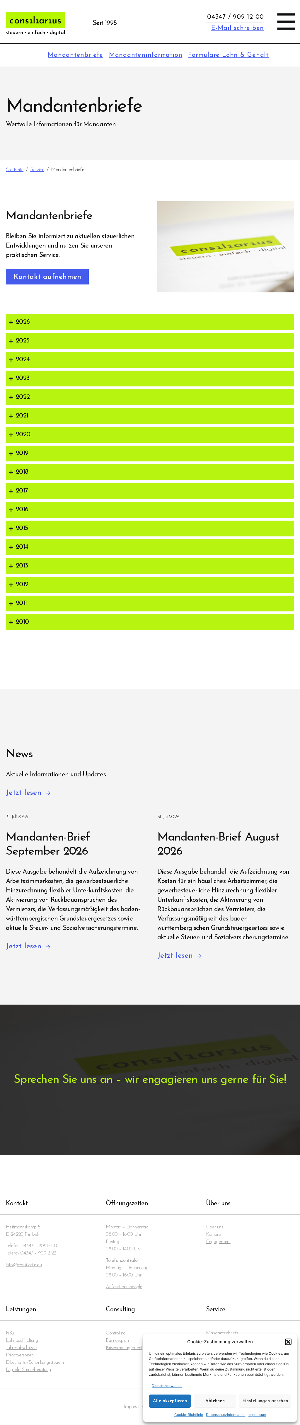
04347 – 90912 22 (38, 1253)
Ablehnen (215, 1401)
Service (37, 169)
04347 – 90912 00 (39, 1245)
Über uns (214, 1227)
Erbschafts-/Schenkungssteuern (35, 1362)
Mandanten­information (145, 55)
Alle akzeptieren (170, 1401)
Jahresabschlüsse (21, 1347)
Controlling (116, 1333)
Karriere (213, 1234)
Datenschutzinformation (226, 1414)
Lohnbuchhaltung (22, 1340)
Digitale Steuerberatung (28, 1369)
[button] (288, 1342)
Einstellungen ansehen (265, 1401)
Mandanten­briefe (75, 55)
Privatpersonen (20, 1355)
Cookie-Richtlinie (188, 1414)
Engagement (218, 1241)
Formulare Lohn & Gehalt (228, 55)
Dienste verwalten (167, 1385)
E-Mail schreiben (237, 28)
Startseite (14, 169)
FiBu (10, 1333)
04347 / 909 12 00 (235, 17)
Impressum (257, 1414)
